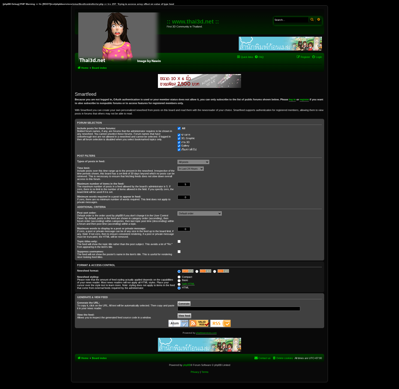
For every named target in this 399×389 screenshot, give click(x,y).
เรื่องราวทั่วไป (188, 149)
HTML (185, 287)
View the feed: (85, 314)
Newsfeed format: (88, 270)
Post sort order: (86, 212)
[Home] (121, 37)
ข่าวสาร (185, 134)
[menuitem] (259, 57)
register (304, 99)
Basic (184, 280)
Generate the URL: (88, 302)
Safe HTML (188, 283)
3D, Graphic (188, 138)
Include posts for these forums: (96, 128)
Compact (186, 276)
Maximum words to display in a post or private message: (111, 228)
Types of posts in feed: (91, 161)
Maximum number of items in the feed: (100, 183)
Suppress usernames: (90, 251)
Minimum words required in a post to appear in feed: (109, 196)
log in (292, 99)
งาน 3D (185, 142)
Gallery (185, 145)
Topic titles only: (87, 241)
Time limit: (83, 168)
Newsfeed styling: (88, 276)
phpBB (186, 365)
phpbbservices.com (206, 333)
